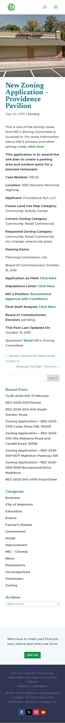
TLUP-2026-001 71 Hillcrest (27, 396)
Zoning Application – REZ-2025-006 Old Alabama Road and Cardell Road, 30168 (31, 438)
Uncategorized (17, 572)
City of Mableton (19, 504)
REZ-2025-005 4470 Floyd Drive (31, 479)
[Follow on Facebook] (22, 712)
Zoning (33, 114)
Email (28, 340)
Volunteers (14, 578)
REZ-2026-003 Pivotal (23, 402)
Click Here (48, 278)
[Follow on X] (29, 712)
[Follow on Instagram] (36, 712)
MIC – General (16, 551)
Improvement (16, 545)
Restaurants (15, 565)
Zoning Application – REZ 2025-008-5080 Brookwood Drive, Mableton (31, 468)
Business (12, 498)
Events (11, 518)
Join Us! (32, 655)
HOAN (10, 538)
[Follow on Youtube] (43, 712)
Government (15, 531)
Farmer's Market (18, 525)
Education (13, 511)
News (9, 558)
